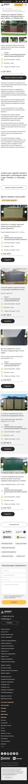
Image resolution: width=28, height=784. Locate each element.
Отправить (14, 602)
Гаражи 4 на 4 (5, 656)
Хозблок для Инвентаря (8, 547)
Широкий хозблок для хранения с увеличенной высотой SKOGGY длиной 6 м (15, 491)
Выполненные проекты (7, 736)
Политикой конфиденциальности (9, 774)
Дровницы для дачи (6, 698)
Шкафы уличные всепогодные (9, 670)
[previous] (2, 212)
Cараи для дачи (5, 629)
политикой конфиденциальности (15, 596)
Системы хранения (7, 702)
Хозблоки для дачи (6, 676)
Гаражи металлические (7, 646)
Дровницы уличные (6, 696)
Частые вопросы (5, 741)
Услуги (3, 728)
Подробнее (7, 260)
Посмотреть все (14, 524)
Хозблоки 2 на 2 (5, 687)
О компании (4, 722)
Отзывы (3, 730)
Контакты (3, 720)
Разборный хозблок (7, 543)
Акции (2, 746)
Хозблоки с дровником (7, 682)
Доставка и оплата (6, 725)
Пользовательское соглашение (9, 763)
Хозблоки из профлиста (7, 689)
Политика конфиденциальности (9, 765)
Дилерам (3, 744)
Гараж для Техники (21, 543)
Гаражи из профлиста (7, 659)
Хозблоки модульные (7, 692)
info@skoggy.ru (6, 619)
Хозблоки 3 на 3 (5, 684)
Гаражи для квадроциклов (8, 653)
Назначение (4, 738)
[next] (26, 39)
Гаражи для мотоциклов (7, 648)
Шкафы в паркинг (6, 665)
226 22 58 (7, 616)
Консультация (18, 4)
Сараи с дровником (6, 637)
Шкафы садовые (5, 673)
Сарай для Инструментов (9, 552)
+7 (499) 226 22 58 (6, 1)
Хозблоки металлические (8, 679)
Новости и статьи (5, 733)
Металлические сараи (7, 634)
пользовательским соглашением (9, 597)
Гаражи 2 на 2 (5, 651)
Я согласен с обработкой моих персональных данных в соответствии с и (14, 596)
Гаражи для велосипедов (8, 661)
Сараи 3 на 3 (4, 631)
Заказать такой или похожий (14, 77)
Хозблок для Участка (7, 556)
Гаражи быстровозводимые (8, 640)
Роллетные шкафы (6, 667)
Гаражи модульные (6, 643)
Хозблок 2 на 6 (20, 556)
